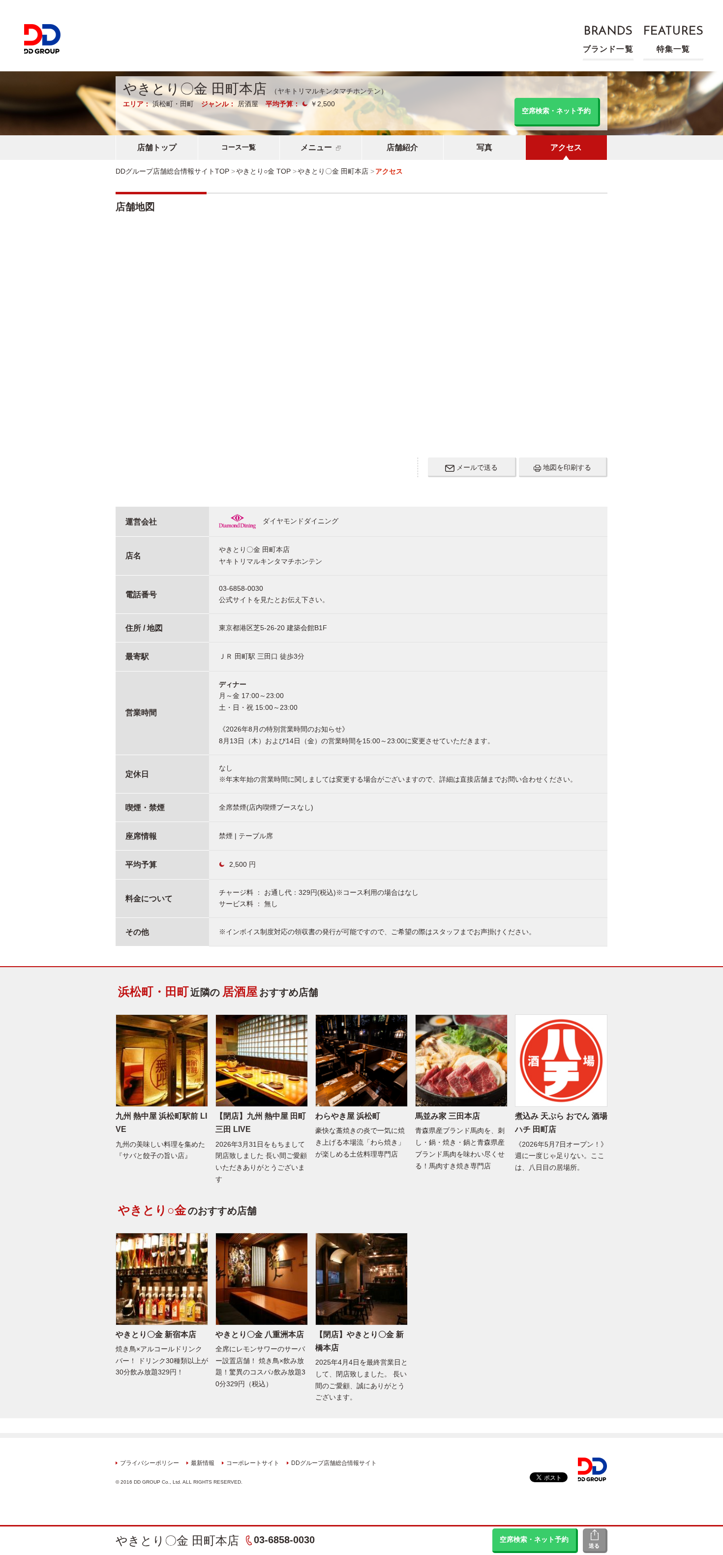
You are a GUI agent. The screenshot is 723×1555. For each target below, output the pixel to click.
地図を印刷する (566, 467)
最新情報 (202, 1463)
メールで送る (476, 467)
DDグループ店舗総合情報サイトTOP (172, 171)
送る (594, 1546)
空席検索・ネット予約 (534, 1539)
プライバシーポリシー (149, 1463)
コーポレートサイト (252, 1463)
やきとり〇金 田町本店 (177, 1540)
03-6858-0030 (284, 1539)
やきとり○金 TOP (263, 171)
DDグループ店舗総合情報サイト (334, 1463)
